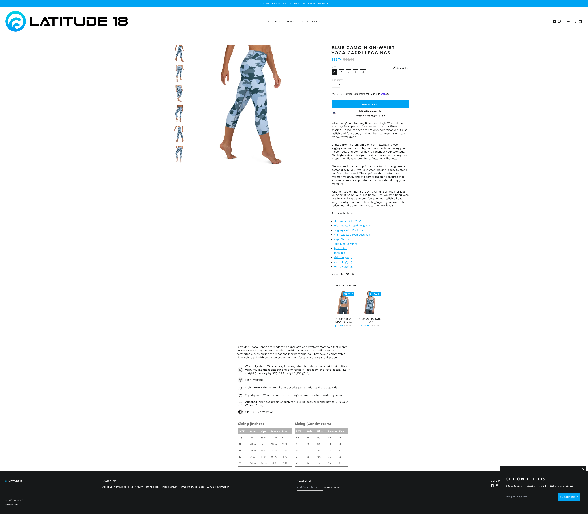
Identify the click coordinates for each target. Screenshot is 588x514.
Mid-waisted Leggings (348, 220)
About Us (107, 487)
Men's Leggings (343, 266)
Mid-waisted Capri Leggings (352, 225)
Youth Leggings (343, 262)
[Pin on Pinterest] (353, 274)
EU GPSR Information (218, 487)
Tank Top (339, 252)
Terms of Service (188, 487)
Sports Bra (340, 248)
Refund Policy (152, 487)
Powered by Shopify (12, 504)
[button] (574, 21)
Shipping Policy (169, 487)
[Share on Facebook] (342, 274)
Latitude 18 (18, 500)
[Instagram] (559, 21)
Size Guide (402, 68)
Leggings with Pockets (348, 230)
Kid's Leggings (343, 257)
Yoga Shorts (341, 239)
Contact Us (120, 487)
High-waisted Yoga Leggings (352, 234)
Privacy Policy (135, 487)
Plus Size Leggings (345, 243)
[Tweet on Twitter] (347, 274)
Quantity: (337, 80)
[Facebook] (554, 21)
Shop (201, 487)
